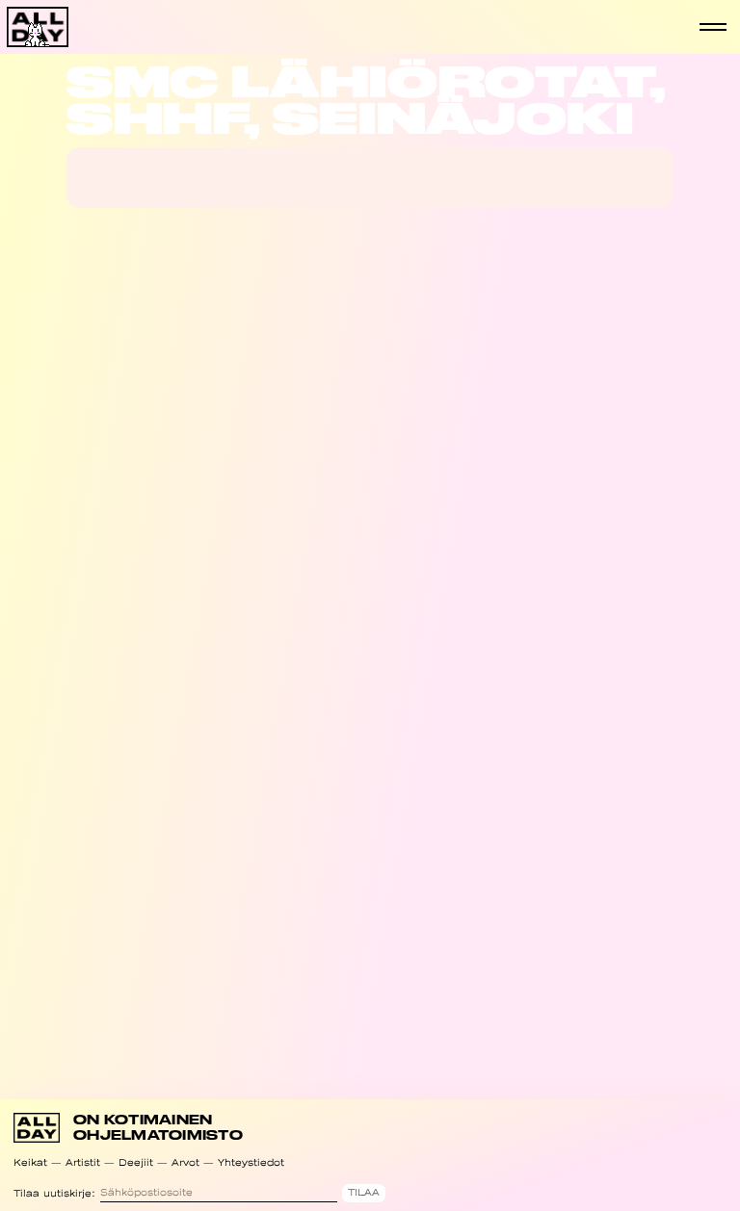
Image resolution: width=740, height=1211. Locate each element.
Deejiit (136, 1162)
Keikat (30, 1162)
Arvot (185, 1162)
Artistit (83, 1162)
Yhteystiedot (251, 1162)
